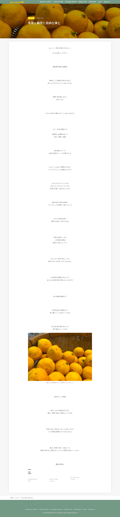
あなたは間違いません (76, 475)
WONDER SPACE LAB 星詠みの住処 (56, 512)
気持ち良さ (75, 487)
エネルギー (31, 18)
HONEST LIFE (83, 1)
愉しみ (55, 487)
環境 (82, 487)
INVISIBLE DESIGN (70, 1)
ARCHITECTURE (58, 1)
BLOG (100, 1)
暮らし (68, 487)
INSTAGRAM (92, 1)
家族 (50, 487)
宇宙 (45, 487)
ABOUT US (107, 1)
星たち (62, 487)
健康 (39, 487)
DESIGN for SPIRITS (45, 1)
